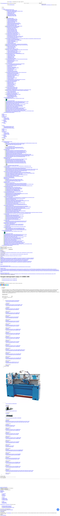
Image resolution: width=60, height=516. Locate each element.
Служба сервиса (4, 116)
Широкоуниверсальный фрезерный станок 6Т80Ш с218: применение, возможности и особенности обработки (16, 258)
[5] (4, 281)
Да (0, 511)
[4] (3, 281)
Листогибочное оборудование (8, 196)
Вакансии (5, 121)
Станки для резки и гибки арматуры (9, 223)
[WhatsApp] (5, 285)
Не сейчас (2, 511)
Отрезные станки (17, 270)
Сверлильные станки (7, 158)
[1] (0, 281)
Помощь (1, 492)
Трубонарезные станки (26, 273)
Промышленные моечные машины (9, 112)
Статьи (3, 501)
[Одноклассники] (2, 285)
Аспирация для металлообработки (8, 269)
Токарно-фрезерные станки (34, 273)
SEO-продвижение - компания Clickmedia (6, 509)
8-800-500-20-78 (44, 4)
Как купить (4, 131)
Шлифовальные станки (7, 227)
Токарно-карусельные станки (42, 273)
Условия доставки (6, 118)
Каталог (3, 8)
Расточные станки (6, 220)
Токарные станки (6, 142)
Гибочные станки (6, 178)
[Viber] (4, 285)
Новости (5, 135)
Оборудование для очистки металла (9, 177)
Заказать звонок (13, 504)
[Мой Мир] (3, 285)
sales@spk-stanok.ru (11, 4)
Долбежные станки (7, 181)
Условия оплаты (6, 117)
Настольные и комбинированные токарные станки (8, 273)
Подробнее (7, 303)
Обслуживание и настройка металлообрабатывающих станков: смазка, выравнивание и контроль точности (16, 252)
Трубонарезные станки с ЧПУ (51, 273)
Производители (4, 114)
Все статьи (2, 257)
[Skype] (7, 285)
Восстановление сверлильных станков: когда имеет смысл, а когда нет (10, 255)
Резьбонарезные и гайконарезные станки (10, 222)
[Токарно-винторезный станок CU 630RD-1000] (9, 278)
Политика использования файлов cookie (8, 507)
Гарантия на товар (6, 119)
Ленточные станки (6, 166)
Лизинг (3, 115)
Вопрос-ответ (4, 502)
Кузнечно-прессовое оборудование (49, 269)
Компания (1, 490)
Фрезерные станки (6, 149)
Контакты (3, 122)
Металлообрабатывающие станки (9, 9)
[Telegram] (8, 285)
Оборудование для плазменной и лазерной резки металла (12, 171)
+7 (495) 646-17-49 (49, 4)
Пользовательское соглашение (6, 506)
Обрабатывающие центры (8, 157)
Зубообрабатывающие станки (8, 186)
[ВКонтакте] (0, 285)
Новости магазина (4, 248)
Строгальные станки (7, 225)
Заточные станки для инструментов (9, 182)
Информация (2, 491)
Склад (5, 123)
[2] (1, 281)
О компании (4, 120)
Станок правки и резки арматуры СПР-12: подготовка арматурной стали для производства (14, 260)
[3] (2, 281)
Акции (3, 128)
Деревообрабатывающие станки (8, 97)
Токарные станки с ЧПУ (19, 273)
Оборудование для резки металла (9, 205)
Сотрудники (4, 495)
